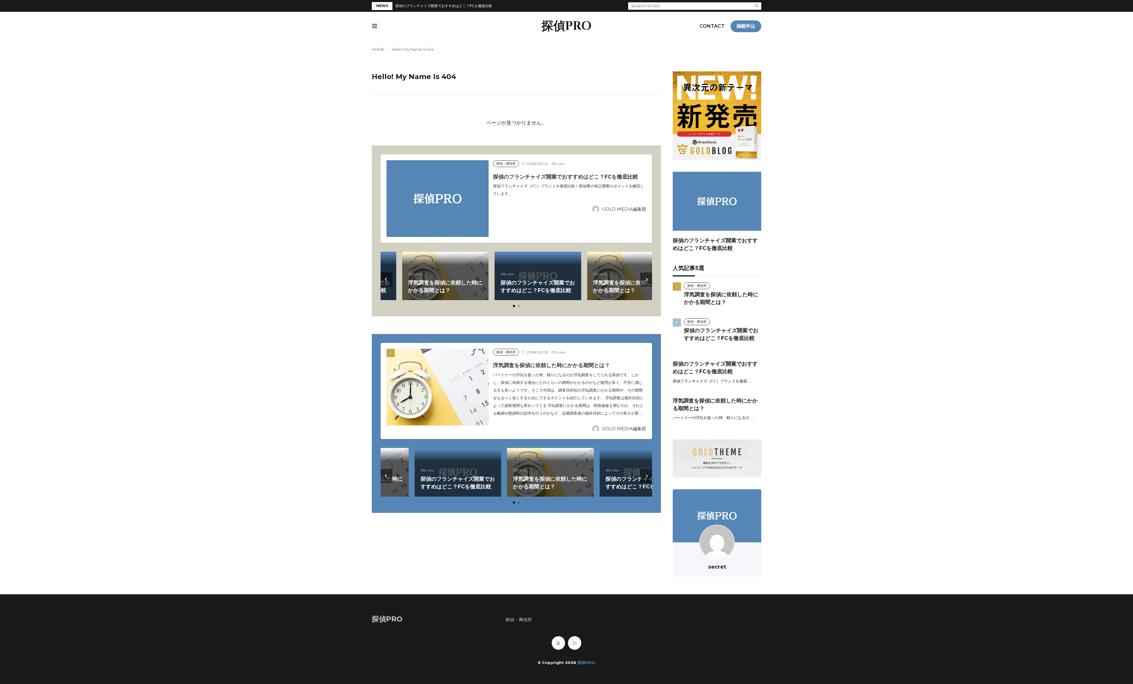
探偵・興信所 (506, 163)
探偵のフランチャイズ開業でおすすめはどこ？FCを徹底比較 (443, 6)
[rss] (574, 643)
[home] (558, 643)
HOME (378, 49)
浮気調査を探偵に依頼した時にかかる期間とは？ (551, 365)
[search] (756, 6)
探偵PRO (566, 26)
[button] (386, 280)
